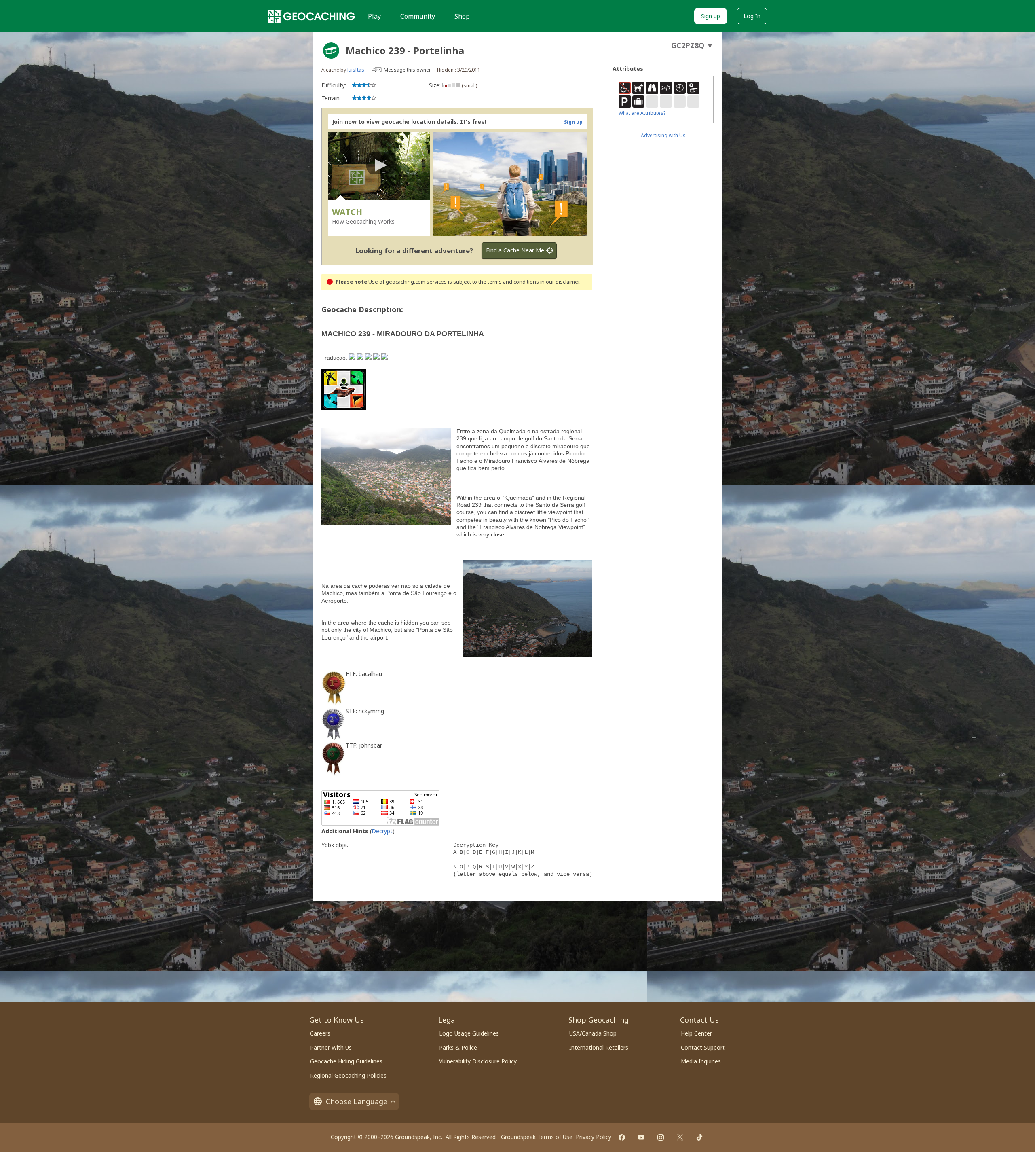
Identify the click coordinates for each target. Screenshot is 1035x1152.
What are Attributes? (642, 113)
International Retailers (598, 1047)
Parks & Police (458, 1047)
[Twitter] (680, 1137)
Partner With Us (331, 1047)
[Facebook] (622, 1137)
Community (417, 16)
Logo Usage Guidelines (469, 1033)
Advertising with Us (663, 135)
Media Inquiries (701, 1061)
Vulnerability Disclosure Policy (478, 1061)
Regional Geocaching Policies (348, 1075)
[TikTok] (699, 1137)
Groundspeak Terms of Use (536, 1137)
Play (374, 16)
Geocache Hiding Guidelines (346, 1061)
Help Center (696, 1033)
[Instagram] (660, 1137)
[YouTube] (641, 1137)
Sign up (710, 16)
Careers (320, 1033)
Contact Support (703, 1047)
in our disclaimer (559, 281)
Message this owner (407, 69)
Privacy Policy (593, 1137)
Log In (752, 16)
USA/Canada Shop (593, 1033)
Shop (462, 16)
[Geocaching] (311, 16)
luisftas (355, 69)
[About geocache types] (331, 50)
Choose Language (356, 1101)
